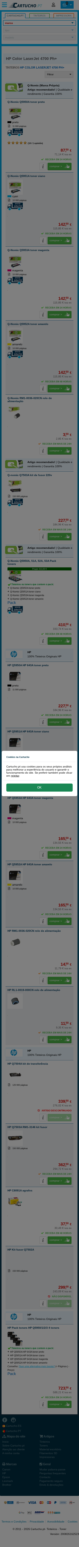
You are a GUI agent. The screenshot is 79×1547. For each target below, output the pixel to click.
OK (39, 787)
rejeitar (15, 775)
